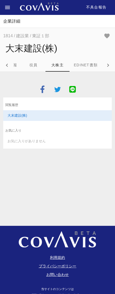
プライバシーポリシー (57, 266)
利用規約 (57, 257)
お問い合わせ (57, 274)
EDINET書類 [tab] (86, 65)
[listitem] (57, 115)
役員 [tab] (33, 65)
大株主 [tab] (57, 65)
